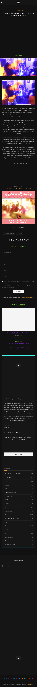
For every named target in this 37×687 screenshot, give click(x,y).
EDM (19, 481)
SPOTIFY (15, 188)
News (19, 515)
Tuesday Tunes (19, 541)
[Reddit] (30, 678)
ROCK (19, 533)
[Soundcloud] (22, 678)
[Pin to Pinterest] (15, 240)
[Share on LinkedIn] (16, 240)
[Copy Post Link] (24, 240)
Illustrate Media (31, 684)
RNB (19, 529)
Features (19, 485)
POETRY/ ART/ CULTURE (19, 518)
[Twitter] (6, 678)
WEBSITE (21, 188)
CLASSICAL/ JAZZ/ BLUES (19, 474)
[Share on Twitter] (13, 240)
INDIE (19, 500)
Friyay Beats (19, 488)
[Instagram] (9, 678)
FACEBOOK (9, 188)
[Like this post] (9, 240)
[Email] (19, 678)
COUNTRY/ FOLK (19, 477)
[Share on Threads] (26, 240)
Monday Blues (19, 511)
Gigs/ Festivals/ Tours (19, 492)
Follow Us (6, 427)
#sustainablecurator (8, 233)
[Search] (35, 2)
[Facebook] (4, 678)
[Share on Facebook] (11, 240)
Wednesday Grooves (19, 544)
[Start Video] (18, 365)
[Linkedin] (14, 678)
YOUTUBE (28, 188)
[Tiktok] (32, 678)
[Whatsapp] (27, 678)
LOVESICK (19, 233)
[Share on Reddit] (18, 240)
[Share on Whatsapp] (20, 240)
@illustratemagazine (7, 566)
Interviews (19, 503)
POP (19, 522)
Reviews (19, 526)
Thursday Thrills (19, 537)
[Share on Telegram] (22, 240)
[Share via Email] (28, 240)
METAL (19, 507)
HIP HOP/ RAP (19, 496)
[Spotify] (25, 678)
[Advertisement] (18, 35)
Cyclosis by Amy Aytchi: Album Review (18, 333)
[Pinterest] (11, 678)
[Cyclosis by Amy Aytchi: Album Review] (18, 319)
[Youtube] (16, 678)
